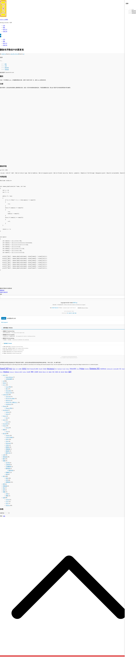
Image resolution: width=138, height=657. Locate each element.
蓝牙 (69, 372)
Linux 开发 (8, 386)
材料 (4, 484)
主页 (4, 25)
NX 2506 (63, 368)
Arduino (7, 435)
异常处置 (5, 456)
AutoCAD (4, 368)
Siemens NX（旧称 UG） (12, 402)
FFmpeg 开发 (9, 408)
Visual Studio (124, 368)
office (78, 368)
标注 (53, 371)
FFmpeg (5, 406)
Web (7, 418)
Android (7, 412)
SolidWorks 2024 (110, 368)
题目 (6, 64)
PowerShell (5, 423)
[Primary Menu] (0, 34)
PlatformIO (8, 443)
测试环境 (7, 67)
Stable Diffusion (9, 377)
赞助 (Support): (4, 322)
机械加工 (8, 472)
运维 (4, 497)
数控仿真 (11, 470)
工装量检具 (8, 466)
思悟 (7, 478)
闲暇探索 (8, 482)
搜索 (1, 294)
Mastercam (8, 400)
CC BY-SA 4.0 (55, 307)
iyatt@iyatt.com (11, 318)
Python (81, 369)
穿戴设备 (8, 449)
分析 (6, 65)
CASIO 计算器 (9, 437)
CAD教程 (19, 368)
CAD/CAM (5, 394)
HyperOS (40, 368)
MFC (56, 368)
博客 (4, 27)
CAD (17, 368)
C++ (14, 368)
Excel (28, 368)
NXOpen (67, 368)
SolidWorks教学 (116, 368)
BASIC (4, 383)
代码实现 (7, 69)
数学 (4, 458)
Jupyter (7, 427)
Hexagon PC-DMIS (34, 368)
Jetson (7, 441)
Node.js (4, 416)
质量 (4, 491)
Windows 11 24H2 (18, 371)
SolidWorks (103, 368)
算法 (4, 488)
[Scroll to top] (69, 656)
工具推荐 (36, 371)
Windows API (9, 392)
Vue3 (7, 431)
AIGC (4, 375)
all (23, 54)
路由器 (7, 451)
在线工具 (5, 31)
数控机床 (8, 468)
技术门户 (5, 29)
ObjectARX (73, 368)
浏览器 (56, 371)
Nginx (7, 503)
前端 (4, 429)
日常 (7, 480)
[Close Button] (0, 36)
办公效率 (28, 371)
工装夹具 (8, 464)
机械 (4, 460)
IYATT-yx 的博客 (4, 19)
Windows (6, 372)
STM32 (7, 445)
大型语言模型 (9, 379)
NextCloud (59, 368)
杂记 (4, 476)
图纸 (32, 372)
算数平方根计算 (4, 292)
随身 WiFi (8, 453)
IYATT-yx (4, 54)
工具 (4, 454)
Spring (7, 414)
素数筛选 (2, 290)
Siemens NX (94, 368)
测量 (7, 495)
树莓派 (7, 447)
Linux (7, 501)
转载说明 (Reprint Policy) (83, 307)
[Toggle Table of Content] (1, 61)
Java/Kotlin (5, 410)
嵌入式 (4, 433)
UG (120, 368)
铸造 (7, 474)
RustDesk (87, 368)
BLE (10, 368)
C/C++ (4, 384)
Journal (44, 368)
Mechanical (50, 369)
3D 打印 (8, 462)
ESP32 (24, 369)
